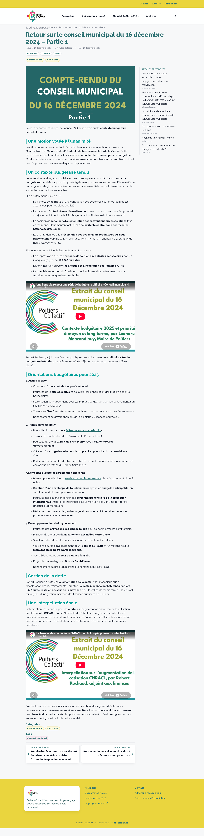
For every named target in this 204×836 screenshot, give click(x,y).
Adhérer (156, 4)
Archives (151, 16)
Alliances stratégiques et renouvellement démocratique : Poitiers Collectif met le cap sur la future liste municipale (158, 98)
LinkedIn (46, 54)
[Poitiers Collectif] (36, 16)
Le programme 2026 (96, 803)
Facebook (32, 54)
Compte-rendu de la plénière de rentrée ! (159, 128)
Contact (144, 4)
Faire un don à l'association (150, 798)
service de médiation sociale (83, 478)
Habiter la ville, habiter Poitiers (158, 137)
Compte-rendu (41, 27)
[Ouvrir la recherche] (174, 15)
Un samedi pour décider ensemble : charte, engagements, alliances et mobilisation (155, 79)
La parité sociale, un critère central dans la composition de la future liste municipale (158, 115)
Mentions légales (119, 823)
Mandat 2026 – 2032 (125, 16)
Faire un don (171, 4)
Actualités (68, 16)
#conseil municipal (37, 738)
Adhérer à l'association (148, 793)
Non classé (52, 60)
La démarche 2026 (95, 798)
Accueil (29, 27)
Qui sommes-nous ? (93, 16)
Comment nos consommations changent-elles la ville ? (158, 147)
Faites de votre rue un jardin (83, 430)
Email (57, 54)
